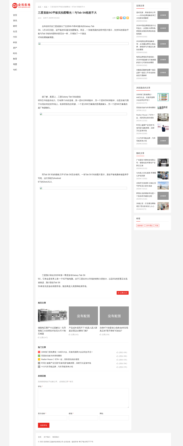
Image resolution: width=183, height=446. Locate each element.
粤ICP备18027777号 (86, 442)
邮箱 (71, 413)
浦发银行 (140, 225)
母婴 (15, 64)
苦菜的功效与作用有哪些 (51, 356)
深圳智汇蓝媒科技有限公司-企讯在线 (57, 442)
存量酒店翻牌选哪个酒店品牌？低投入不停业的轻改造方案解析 (145, 72)
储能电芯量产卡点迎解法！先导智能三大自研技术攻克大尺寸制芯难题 (52, 331)
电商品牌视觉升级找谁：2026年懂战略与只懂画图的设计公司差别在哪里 (146, 59)
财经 (15, 26)
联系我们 (56, 437)
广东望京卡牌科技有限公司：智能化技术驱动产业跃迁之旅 (145, 163)
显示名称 (42, 413)
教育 (15, 59)
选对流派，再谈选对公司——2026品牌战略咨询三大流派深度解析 (146, 15)
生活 (15, 31)
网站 (101, 413)
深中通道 (149, 225)
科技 (15, 42)
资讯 (15, 20)
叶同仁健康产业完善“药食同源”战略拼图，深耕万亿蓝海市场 (66, 363)
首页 (15, 15)
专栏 (15, 70)
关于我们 (47, 437)
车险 (156, 225)
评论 (40, 386)
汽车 (15, 37)
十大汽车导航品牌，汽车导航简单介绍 (57, 367)
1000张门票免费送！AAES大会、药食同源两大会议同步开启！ (67, 352)
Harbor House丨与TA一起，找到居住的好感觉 (60, 359)
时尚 (15, 53)
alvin (39, 18)
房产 (15, 48)
